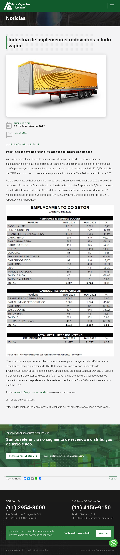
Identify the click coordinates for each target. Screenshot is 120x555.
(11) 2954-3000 (25, 507)
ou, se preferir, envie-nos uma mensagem (64, 456)
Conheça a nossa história (21, 456)
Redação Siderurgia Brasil (24, 144)
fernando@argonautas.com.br (30, 392)
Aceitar (103, 533)
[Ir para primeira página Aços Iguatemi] (17, 5)
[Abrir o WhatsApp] (113, 543)
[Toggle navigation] (112, 6)
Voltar (113, 478)
